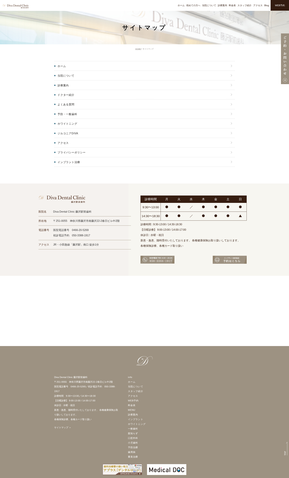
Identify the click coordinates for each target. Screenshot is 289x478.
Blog (266, 5)
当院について (209, 5)
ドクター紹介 (66, 94)
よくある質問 (66, 104)
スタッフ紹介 (244, 5)
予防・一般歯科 (67, 114)
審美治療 (133, 456)
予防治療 (133, 447)
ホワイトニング (67, 123)
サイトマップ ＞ (62, 427)
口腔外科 (133, 438)
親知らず (133, 433)
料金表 (232, 5)
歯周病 (131, 452)
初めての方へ (193, 5)
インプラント (135, 419)
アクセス (258, 5)
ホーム (181, 5)
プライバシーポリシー (72, 152)
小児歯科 (133, 442)
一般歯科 (133, 428)
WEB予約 (280, 5)
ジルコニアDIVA (68, 133)
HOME (138, 49)
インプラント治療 (69, 162)
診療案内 (222, 5)
